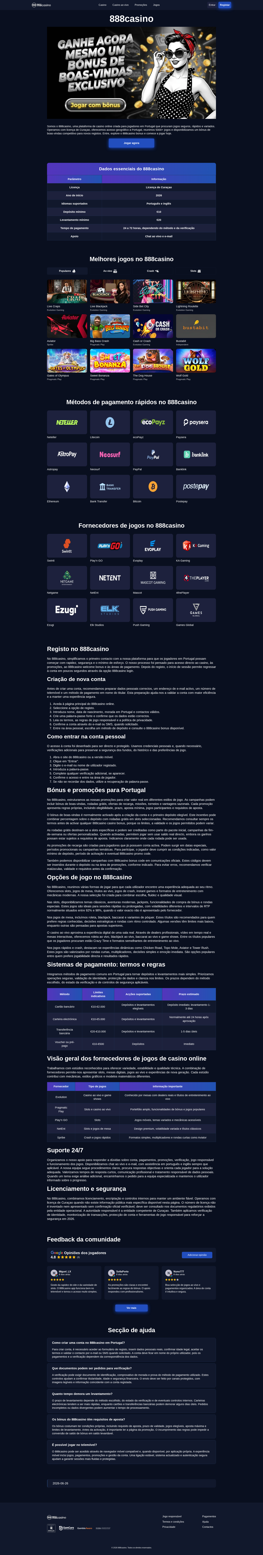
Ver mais (131, 1308)
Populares (65, 271)
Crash (150, 271)
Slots (193, 271)
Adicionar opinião (197, 1255)
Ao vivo (107, 271)
